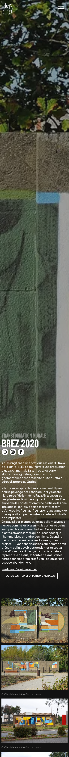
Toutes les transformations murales (29, 575)
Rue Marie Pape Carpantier (19, 569)
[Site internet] (5, 452)
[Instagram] (13, 452)
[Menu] (61, 8)
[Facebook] (21, 452)
